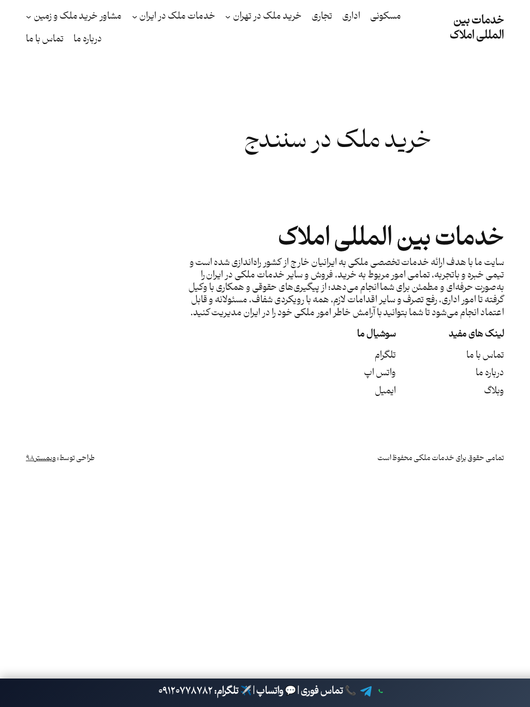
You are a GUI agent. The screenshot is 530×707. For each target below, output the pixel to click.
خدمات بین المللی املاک (477, 28)
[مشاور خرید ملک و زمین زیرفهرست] (28, 16)
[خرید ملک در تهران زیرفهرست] (227, 16)
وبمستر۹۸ (41, 458)
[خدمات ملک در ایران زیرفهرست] (134, 16)
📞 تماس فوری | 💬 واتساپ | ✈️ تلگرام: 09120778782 (257, 691)
